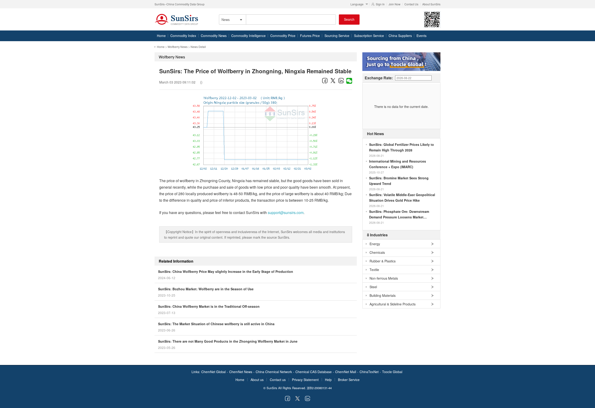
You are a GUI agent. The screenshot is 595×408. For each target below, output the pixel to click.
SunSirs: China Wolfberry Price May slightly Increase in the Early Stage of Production (225, 271)
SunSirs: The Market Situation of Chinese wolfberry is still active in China (216, 323)
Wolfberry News (178, 47)
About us (257, 379)
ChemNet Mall (345, 371)
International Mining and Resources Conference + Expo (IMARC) (397, 164)
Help (328, 379)
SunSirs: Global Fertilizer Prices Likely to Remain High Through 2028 (401, 147)
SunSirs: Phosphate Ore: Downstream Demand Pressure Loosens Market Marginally (399, 214)
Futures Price (310, 35)
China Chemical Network (274, 371)
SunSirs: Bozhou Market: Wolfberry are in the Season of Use (206, 289)
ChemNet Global (213, 371)
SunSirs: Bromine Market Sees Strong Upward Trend (399, 181)
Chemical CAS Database (313, 371)
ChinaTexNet (369, 371)
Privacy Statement (305, 379)
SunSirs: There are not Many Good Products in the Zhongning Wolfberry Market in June (228, 341)
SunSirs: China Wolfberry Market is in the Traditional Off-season (209, 306)
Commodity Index (183, 35)
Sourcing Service (336, 35)
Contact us (278, 379)
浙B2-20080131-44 (319, 388)
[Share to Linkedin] (341, 80)
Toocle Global (392, 371)
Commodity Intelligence (248, 35)
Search (349, 19)
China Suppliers (400, 35)
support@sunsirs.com (286, 212)
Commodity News (214, 35)
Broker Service (349, 379)
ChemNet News (240, 371)
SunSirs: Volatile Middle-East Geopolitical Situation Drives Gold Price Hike (402, 197)
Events (421, 35)
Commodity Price (282, 35)
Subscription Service (369, 35)
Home (161, 35)
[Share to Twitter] (333, 80)
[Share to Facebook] (325, 80)
